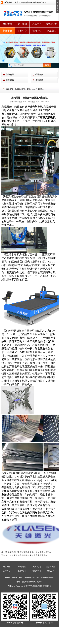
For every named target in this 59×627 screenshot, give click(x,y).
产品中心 (36, 24)
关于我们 (22, 24)
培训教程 (39, 80)
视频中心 (36, 31)
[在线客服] (57, 1)
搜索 (47, 65)
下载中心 (22, 31)
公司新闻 (39, 74)
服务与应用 (51, 24)
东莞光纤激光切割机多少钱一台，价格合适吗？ (30, 552)
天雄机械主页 (20, 89)
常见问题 (10, 80)
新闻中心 (7, 31)
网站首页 (7, 24)
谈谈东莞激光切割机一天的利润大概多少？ (28, 555)
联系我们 (51, 31)
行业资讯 (10, 74)
